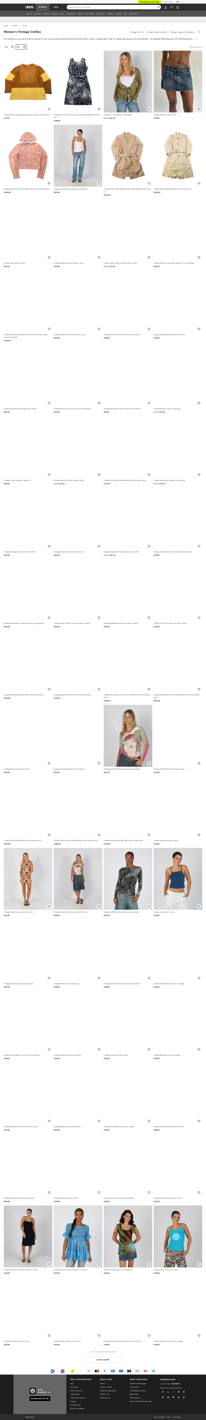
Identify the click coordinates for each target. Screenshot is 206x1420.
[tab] (29, 14)
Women (15, 26)
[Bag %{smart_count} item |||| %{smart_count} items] (178, 7)
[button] (163, 1392)
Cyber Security (105, 1398)
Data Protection (75, 1405)
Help (72, 1383)
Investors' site (104, 1394)
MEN (56, 7)
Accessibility (177, 1417)
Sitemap (73, 1401)
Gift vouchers (134, 1387)
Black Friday (134, 1394)
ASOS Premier (75, 1394)
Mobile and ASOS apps (138, 1383)
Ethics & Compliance (77, 1408)
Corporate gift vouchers (138, 1391)
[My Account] (166, 7)
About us (103, 1383)
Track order (74, 1387)
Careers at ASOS (106, 1387)
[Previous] (127, 32)
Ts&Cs (169, 1417)
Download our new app (149, 2)
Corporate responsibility (108, 1391)
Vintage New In (137, 32)
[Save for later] (49, 109)
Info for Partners (135, 1398)
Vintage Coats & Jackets (157, 32)
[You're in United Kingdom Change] (177, 2)
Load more (103, 1359)
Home (6, 26)
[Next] (199, 32)
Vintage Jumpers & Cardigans (182, 32)
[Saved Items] (172, 7)
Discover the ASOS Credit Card (141, 1401)
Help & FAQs (167, 2)
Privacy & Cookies (159, 1417)
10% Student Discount (77, 1398)
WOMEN (42, 7)
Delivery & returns (76, 1391)
